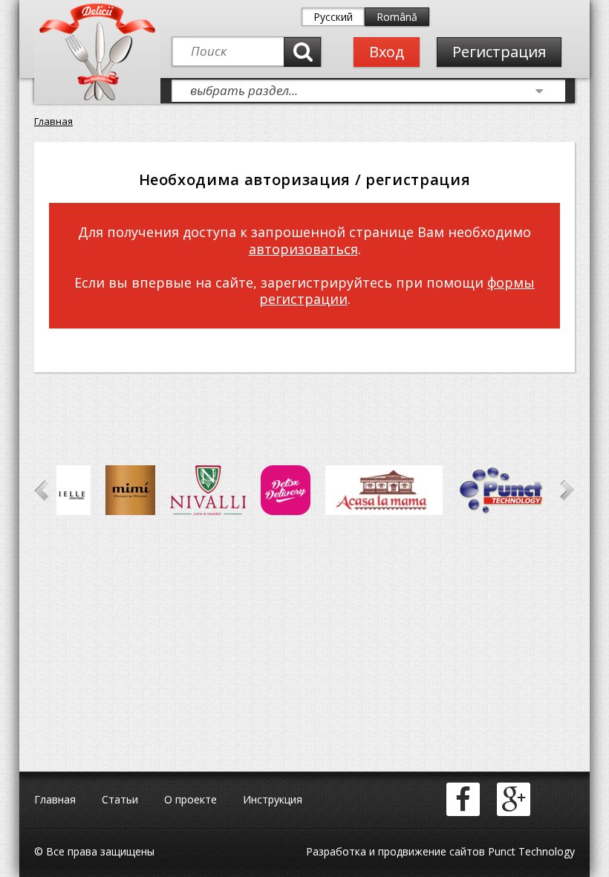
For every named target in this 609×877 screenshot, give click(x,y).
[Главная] (97, 97)
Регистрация (499, 52)
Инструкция (272, 799)
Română (397, 17)
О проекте (190, 799)
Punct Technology (530, 851)
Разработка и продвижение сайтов (395, 851)
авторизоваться (303, 249)
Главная (53, 121)
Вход (386, 52)
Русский (333, 17)
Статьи (120, 799)
